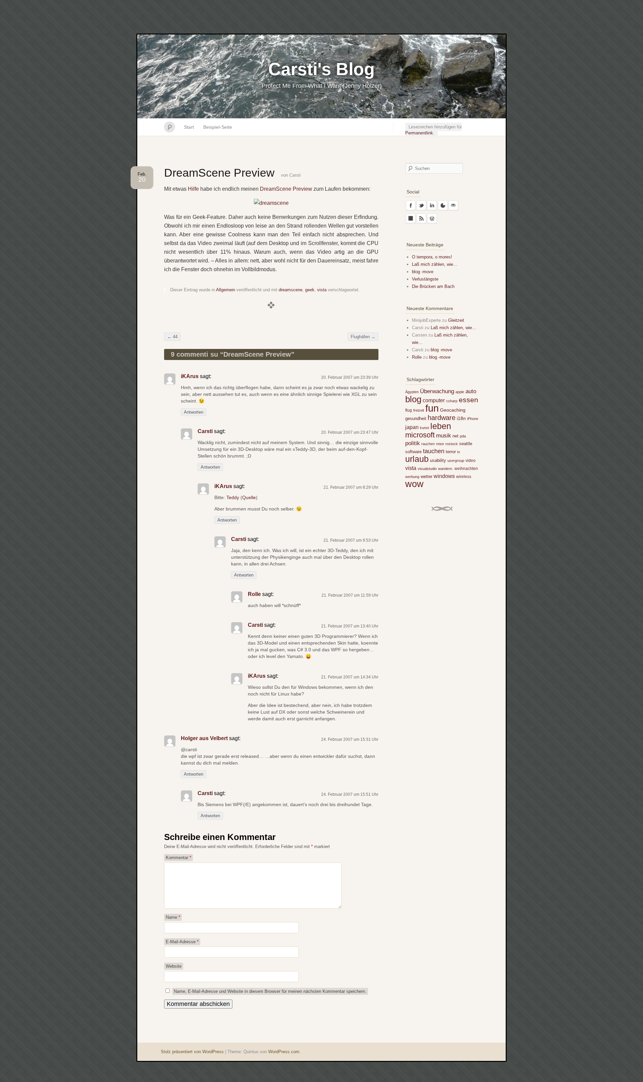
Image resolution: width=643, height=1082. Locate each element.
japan (412, 427)
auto (471, 391)
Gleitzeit (456, 320)
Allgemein (225, 289)
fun (432, 408)
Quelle (249, 497)
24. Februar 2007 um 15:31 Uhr (349, 739)
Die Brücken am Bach (433, 286)
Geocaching (453, 410)
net (455, 435)
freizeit (418, 410)
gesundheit (415, 418)
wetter (426, 476)
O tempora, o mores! (432, 256)
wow (414, 484)
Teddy (232, 497)
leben (440, 426)
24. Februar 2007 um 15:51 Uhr (349, 794)
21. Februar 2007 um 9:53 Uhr (351, 540)
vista (322, 289)
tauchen (433, 451)
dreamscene (290, 289)
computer (434, 400)
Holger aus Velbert (204, 738)
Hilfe (193, 189)
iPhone (472, 419)
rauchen (428, 444)
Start (189, 127)
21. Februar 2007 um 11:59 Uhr (350, 595)
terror (451, 451)
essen (468, 400)
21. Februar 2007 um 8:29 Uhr (351, 487)
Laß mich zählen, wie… (434, 264)
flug (408, 410)
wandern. (445, 469)
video (471, 460)
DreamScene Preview (286, 189)
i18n (461, 418)
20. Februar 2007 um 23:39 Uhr (349, 377)
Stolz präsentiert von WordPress (192, 1051)
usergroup (455, 461)
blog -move (422, 271)
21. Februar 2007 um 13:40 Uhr (349, 626)
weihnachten (466, 468)
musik (443, 435)
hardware (441, 417)
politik (412, 443)
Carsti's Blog (321, 69)
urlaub (417, 459)
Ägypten (412, 392)
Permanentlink (419, 132)
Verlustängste (425, 279)
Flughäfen (363, 336)
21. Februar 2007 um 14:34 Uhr (349, 677)
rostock (451, 444)
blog (413, 399)
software (413, 451)
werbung (412, 477)
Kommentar (178, 857)
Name (173, 917)
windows (444, 476)
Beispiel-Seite (217, 127)
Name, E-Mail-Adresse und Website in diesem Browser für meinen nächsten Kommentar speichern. (270, 991)
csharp (451, 401)
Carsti (295, 175)
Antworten (193, 412)
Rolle (254, 594)
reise (440, 444)
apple (459, 392)
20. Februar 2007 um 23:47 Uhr (349, 432)
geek (309, 289)
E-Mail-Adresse (182, 941)
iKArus (190, 376)
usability (438, 460)
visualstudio (427, 469)
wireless (463, 476)
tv (458, 452)
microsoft (420, 435)
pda (463, 436)
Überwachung (437, 391)
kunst (424, 428)
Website (174, 966)
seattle (465, 443)
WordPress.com (283, 1051)
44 (172, 336)
